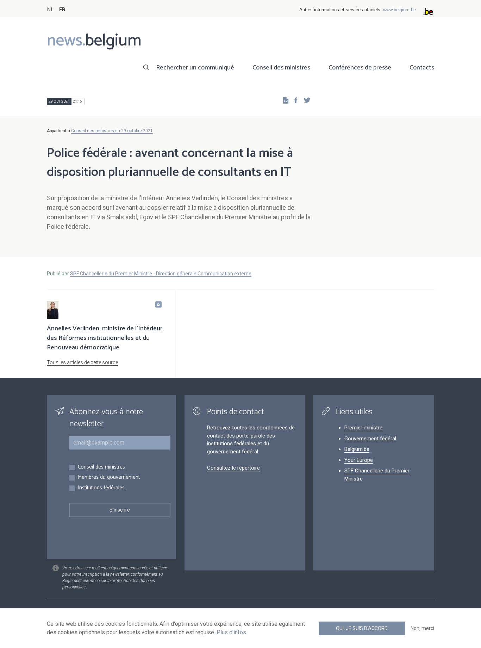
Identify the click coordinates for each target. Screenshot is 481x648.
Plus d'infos (231, 632)
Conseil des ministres (281, 67)
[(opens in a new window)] (293, 100)
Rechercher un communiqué (195, 67)
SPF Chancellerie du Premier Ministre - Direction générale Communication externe (160, 273)
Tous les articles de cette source (82, 362)
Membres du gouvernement (109, 477)
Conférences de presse (360, 67)
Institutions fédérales (101, 488)
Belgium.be (356, 449)
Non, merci (422, 628)
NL (50, 9)
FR (62, 9)
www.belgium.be (399, 9)
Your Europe (358, 460)
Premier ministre (363, 427)
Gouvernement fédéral (370, 438)
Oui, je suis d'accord (362, 628)
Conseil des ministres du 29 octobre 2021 (112, 130)
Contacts (422, 67)
